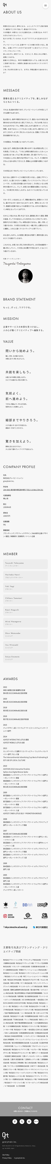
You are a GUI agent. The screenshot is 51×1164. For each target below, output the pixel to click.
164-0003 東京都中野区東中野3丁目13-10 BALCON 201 (23, 490)
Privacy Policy (7, 1158)
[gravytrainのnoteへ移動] (36, 1122)
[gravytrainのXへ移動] (22, 1122)
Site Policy (5, 1155)
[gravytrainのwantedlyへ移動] (29, 1122)
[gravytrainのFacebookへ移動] (14, 1122)
